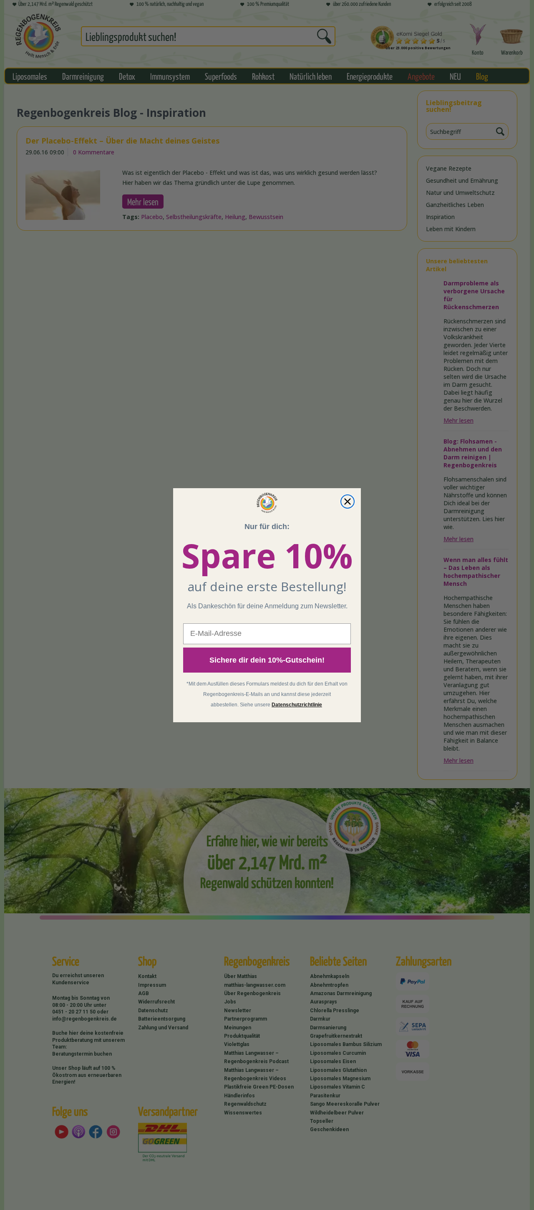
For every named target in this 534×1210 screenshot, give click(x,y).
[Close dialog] (347, 501)
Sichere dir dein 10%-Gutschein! (267, 660)
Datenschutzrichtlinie (297, 705)
